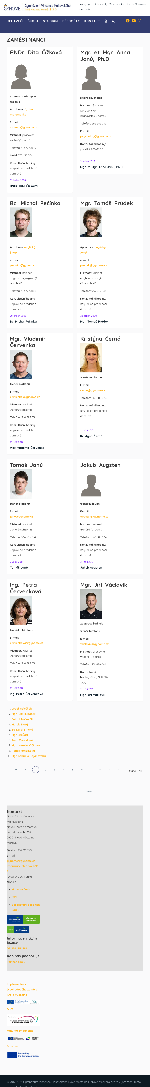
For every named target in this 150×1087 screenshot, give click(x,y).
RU (25, 948)
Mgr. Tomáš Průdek (94, 321)
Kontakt (92, 21)
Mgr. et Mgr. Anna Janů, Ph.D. (101, 167)
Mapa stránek (21, 889)
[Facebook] (128, 21)
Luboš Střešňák (22, 708)
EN (14, 948)
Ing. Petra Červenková (26, 694)
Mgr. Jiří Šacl (20, 735)
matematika (18, 114)
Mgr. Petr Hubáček (24, 714)
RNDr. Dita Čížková (24, 186)
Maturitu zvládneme (20, 1030)
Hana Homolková (23, 750)
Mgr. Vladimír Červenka (27, 448)
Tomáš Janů (19, 567)
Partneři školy (16, 962)
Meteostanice (117, 4)
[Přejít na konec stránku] (118, 770)
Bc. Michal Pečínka (23, 321)
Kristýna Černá (91, 436)
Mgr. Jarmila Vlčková (26, 745)
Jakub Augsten (91, 567)
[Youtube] (134, 21)
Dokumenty (100, 4)
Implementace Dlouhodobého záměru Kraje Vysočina (22, 989)
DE (8, 948)
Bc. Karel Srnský (22, 729)
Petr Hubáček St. (22, 719)
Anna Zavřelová (22, 740)
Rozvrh (130, 4)
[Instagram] (139, 21)
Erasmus (12, 1046)
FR (19, 948)
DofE (10, 1009)
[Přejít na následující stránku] (109, 770)
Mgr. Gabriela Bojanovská (29, 756)
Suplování (140, 4)
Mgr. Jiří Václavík (92, 695)
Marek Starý (20, 724)
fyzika (28, 109)
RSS (14, 897)
